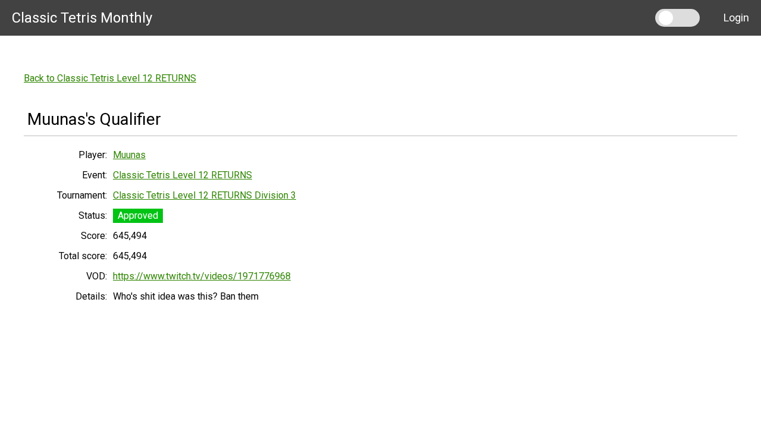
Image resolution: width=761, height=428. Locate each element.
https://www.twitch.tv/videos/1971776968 (202, 276)
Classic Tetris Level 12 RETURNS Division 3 (204, 195)
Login (736, 17)
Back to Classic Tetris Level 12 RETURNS (110, 78)
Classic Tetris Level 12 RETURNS (182, 175)
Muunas (129, 154)
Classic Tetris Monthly (82, 18)
